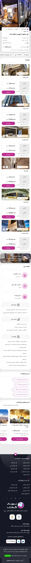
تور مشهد (25, 463)
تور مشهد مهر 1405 (23, 384)
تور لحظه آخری (11, 490)
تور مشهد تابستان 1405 (22, 389)
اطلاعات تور (18, 55)
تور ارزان (13, 485)
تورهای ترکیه (24, 493)
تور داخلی (25, 485)
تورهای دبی (12, 466)
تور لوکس (25, 488)
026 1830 (26, 524)
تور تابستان (12, 488)
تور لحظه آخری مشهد (22, 394)
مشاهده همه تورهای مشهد (10, 405)
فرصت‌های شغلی (12, 555)
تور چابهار (25, 466)
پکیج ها (26, 55)
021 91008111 (25, 530)
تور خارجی (25, 490)
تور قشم (13, 463)
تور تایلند (25, 474)
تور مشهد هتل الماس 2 (22, 379)
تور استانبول (25, 471)
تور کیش (25, 468)
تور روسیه (12, 471)
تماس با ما (24, 555)
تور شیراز (13, 468)
